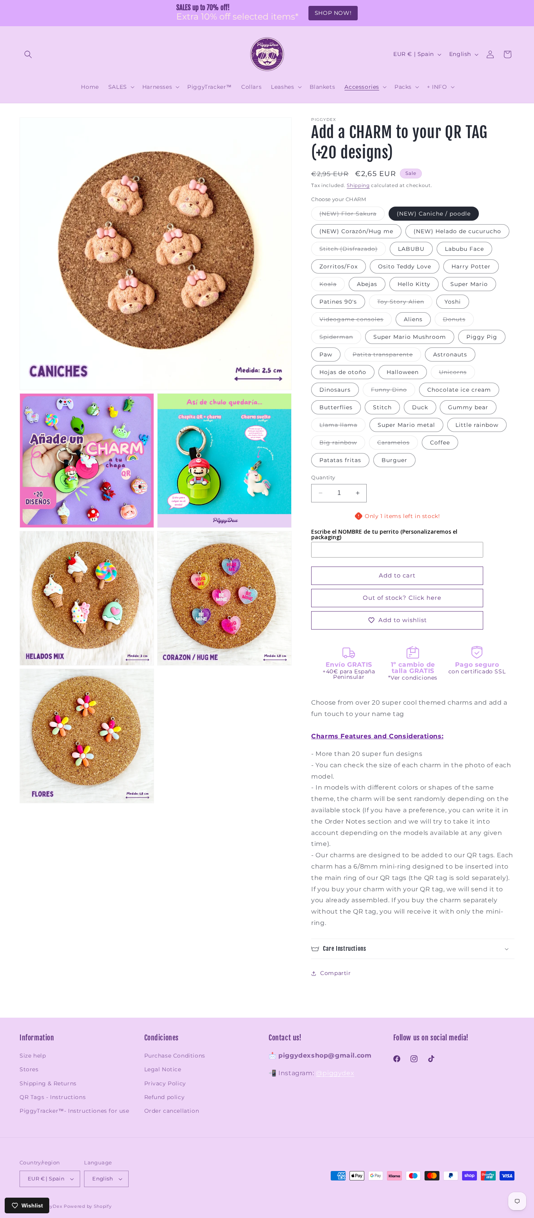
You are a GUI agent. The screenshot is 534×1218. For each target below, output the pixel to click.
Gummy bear (468, 407)
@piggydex (335, 1073)
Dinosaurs (335, 389)
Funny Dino (393, 391)
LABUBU (411, 248)
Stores (29, 1069)
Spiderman (340, 338)
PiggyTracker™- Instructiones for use (74, 1110)
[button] (28, 54)
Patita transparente (387, 356)
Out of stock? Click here (402, 597)
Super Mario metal (406, 424)
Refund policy (164, 1097)
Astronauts (450, 354)
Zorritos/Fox (338, 266)
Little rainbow (476, 424)
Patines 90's (338, 301)
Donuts (458, 320)
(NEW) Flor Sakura (352, 215)
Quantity (323, 477)
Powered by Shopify (88, 1206)
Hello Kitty (414, 284)
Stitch (382, 407)
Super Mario (469, 284)
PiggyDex (51, 1206)
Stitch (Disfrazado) (352, 250)
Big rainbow (342, 444)
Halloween (403, 372)
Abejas (367, 284)
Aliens (413, 319)
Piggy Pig (481, 336)
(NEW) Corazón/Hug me (356, 231)
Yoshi (452, 301)
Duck (420, 407)
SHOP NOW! (333, 12)
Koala (332, 285)
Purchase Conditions (174, 1055)
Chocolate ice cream (459, 389)
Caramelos (397, 444)
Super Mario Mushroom (409, 336)
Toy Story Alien (404, 303)
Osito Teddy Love (404, 266)
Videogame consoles (355, 320)
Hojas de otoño (342, 372)
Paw (325, 354)
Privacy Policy (165, 1083)
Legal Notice (162, 1069)
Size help (33, 1055)
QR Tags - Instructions (53, 1097)
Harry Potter (471, 266)
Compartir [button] (335, 973)
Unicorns (457, 373)
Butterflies (336, 407)
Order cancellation (171, 1110)
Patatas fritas (340, 460)
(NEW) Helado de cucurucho (457, 231)
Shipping (358, 185)
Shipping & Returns (48, 1083)
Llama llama (342, 426)
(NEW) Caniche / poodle (434, 213)
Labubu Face (464, 248)
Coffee (440, 442)
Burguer (394, 460)
